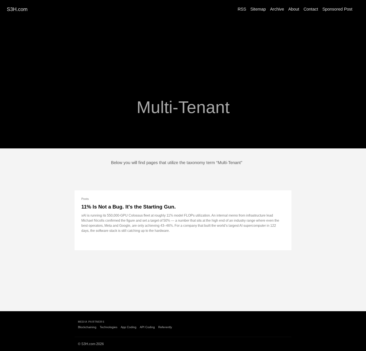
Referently (165, 327)
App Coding (128, 327)
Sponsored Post (337, 9)
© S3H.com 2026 (91, 344)
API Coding (147, 327)
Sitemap (258, 9)
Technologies (108, 327)
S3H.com (17, 9)
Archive (277, 9)
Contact (311, 9)
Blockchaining (87, 327)
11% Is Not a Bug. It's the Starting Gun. (128, 207)
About (293, 9)
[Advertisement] (183, 50)
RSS (242, 9)
